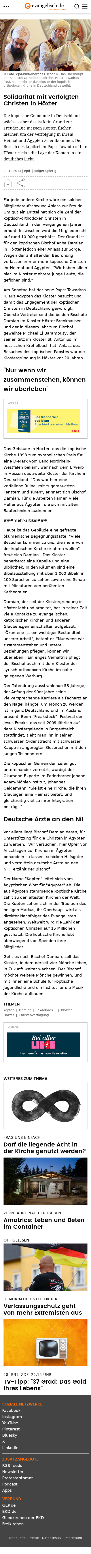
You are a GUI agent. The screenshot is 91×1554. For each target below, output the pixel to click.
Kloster (66, 1010)
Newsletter (12, 1471)
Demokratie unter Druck (31, 1299)
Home (8, 183)
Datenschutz (51, 1538)
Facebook (11, 1410)
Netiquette (17, 1538)
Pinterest (11, 1429)
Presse (34, 1538)
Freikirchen (13, 1524)
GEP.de (9, 1505)
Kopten (9, 1010)
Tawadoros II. (46, 1010)
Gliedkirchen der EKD (23, 1517)
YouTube (10, 1423)
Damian (25, 1010)
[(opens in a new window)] (43, 421)
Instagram (12, 1416)
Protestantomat (17, 1478)
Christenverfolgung (34, 1015)
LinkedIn (10, 1447)
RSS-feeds (12, 1465)
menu (6, 6)
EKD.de (9, 1511)
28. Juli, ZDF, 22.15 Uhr (27, 1375)
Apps (7, 1490)
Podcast (9, 1484)
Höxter (9, 1015)
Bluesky (9, 1435)
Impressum (73, 1538)
